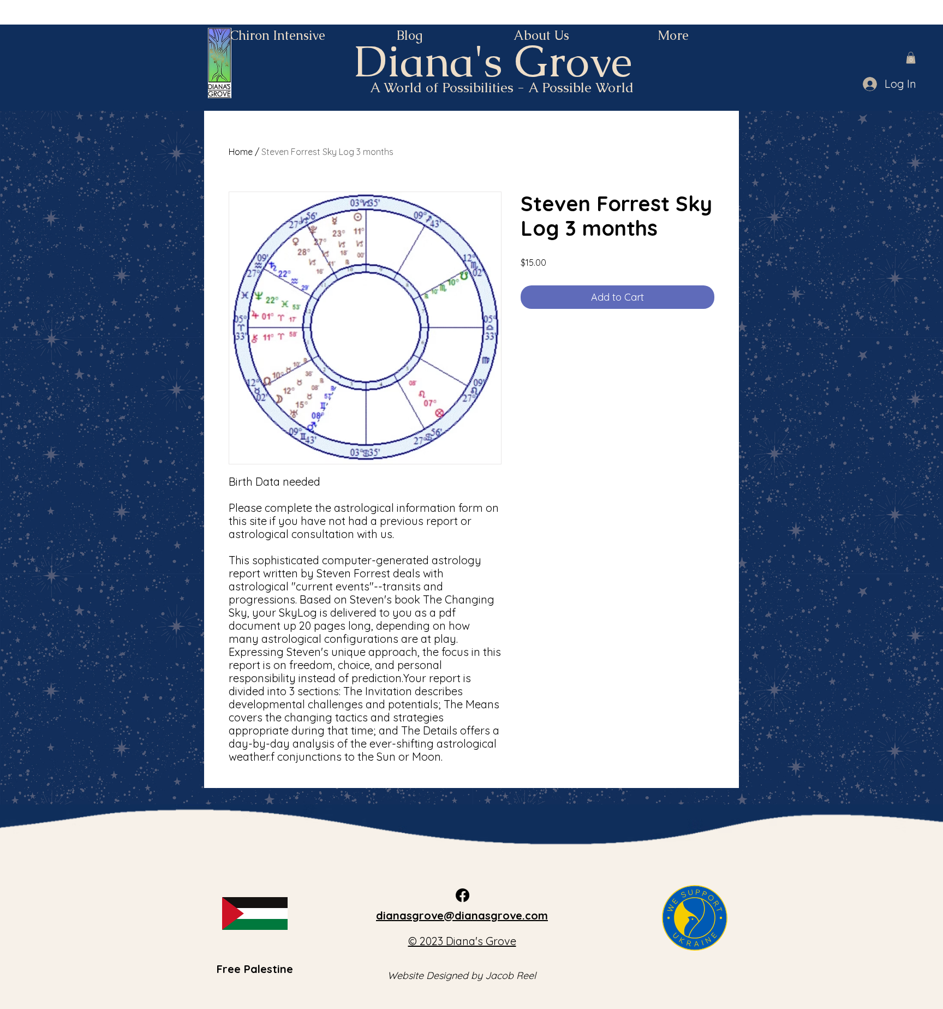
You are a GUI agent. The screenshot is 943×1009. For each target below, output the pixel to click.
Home (241, 151)
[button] (911, 58)
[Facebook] (462, 895)
